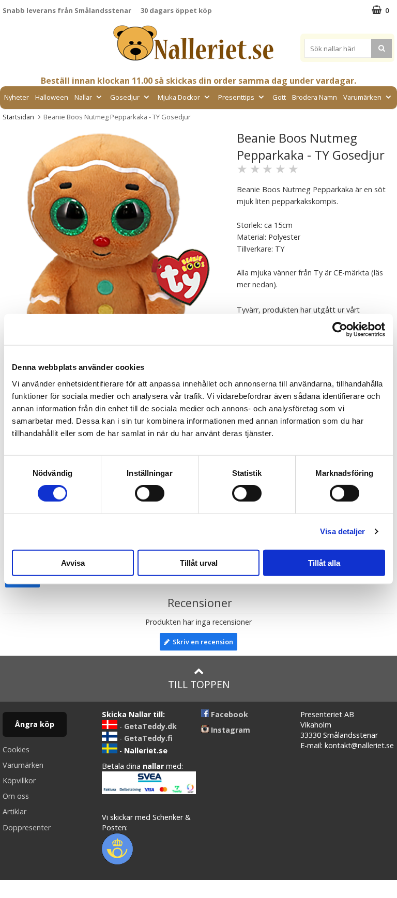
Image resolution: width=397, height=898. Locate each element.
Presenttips (236, 97)
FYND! (198, 120)
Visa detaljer (342, 531)
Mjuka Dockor (179, 97)
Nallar (83, 97)
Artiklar (14, 811)
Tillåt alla (324, 562)
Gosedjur (125, 97)
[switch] (149, 493)
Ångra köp (34, 724)
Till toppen (199, 684)
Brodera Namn (314, 97)
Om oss (16, 796)
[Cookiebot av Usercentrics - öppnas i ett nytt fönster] (340, 329)
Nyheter (16, 97)
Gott (279, 97)
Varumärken (362, 97)
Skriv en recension (201, 641)
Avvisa (73, 562)
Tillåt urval (199, 562)
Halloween (51, 97)
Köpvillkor (19, 780)
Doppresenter (27, 827)
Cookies (16, 749)
